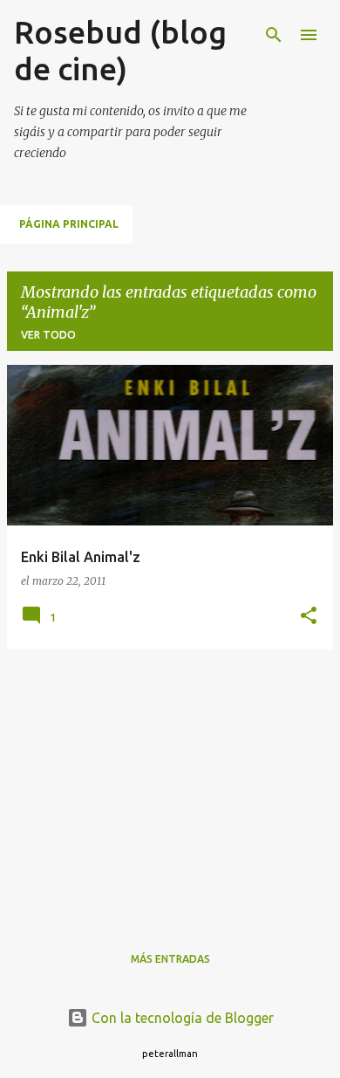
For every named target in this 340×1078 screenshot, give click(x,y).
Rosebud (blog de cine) (120, 50)
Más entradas (170, 959)
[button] (308, 616)
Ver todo (48, 334)
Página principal (69, 224)
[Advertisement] (170, 785)
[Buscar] (273, 35)
